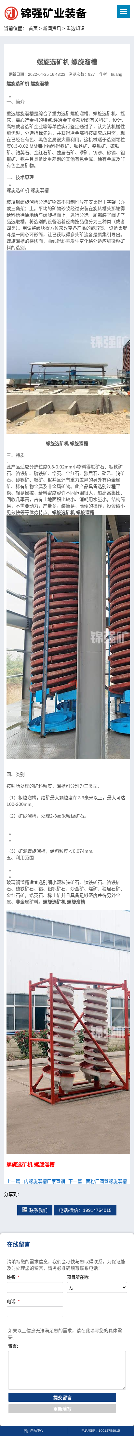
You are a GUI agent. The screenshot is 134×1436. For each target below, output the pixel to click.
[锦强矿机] (32, 14)
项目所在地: (78, 1277)
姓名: (13, 1277)
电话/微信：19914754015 (85, 1210)
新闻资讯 (52, 28)
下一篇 (97, 1181)
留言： (14, 1346)
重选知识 (75, 28)
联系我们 (38, 1210)
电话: (13, 1301)
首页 (33, 28)
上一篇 (36, 1181)
